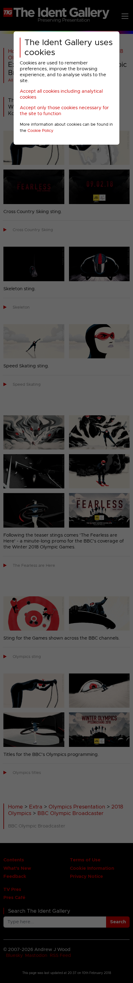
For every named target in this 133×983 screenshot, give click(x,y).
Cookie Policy (41, 131)
